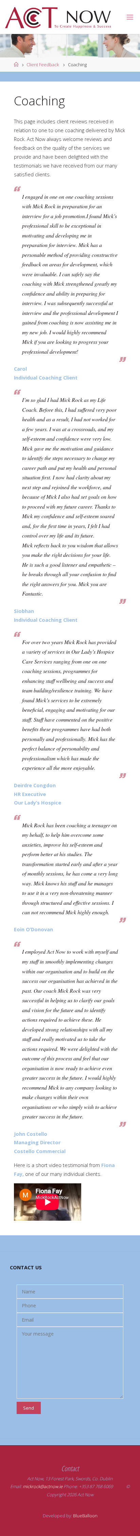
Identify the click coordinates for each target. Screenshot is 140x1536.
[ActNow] (61, 17)
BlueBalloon (85, 1516)
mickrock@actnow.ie (43, 1486)
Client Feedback (43, 64)
